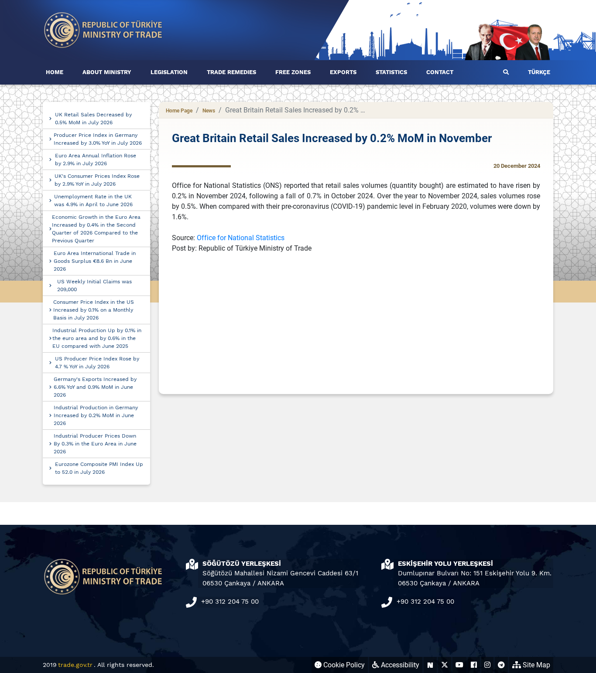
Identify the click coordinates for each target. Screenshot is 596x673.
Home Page (179, 111)
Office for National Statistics (240, 238)
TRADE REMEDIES (231, 72)
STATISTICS (391, 72)
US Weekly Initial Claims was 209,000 (94, 285)
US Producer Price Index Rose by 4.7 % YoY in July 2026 (97, 363)
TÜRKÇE (539, 72)
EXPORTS (343, 72)
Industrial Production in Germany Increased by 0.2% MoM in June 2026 (96, 415)
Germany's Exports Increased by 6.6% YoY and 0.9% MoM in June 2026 (95, 387)
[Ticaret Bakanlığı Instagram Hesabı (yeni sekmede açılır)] (487, 665)
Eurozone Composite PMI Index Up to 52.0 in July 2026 (99, 468)
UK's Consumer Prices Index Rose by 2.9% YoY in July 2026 (97, 180)
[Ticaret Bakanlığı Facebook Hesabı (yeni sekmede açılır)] (474, 665)
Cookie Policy (343, 665)
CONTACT (439, 72)
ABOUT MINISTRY (106, 72)
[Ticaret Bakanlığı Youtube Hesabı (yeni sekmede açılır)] (459, 665)
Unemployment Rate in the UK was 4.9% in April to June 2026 (93, 200)
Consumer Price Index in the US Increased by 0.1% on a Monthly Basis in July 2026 (93, 310)
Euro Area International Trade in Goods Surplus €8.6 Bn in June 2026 (95, 261)
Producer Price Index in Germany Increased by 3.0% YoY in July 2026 (98, 139)
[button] (505, 72)
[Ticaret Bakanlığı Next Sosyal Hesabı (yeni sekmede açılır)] (430, 665)
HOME (54, 72)
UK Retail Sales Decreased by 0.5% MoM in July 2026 (93, 119)
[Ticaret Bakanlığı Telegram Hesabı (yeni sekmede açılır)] (501, 665)
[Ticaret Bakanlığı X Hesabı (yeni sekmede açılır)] (444, 665)
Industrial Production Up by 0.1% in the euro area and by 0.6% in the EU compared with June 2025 (96, 338)
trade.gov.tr (75, 664)
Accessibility (399, 665)
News (208, 111)
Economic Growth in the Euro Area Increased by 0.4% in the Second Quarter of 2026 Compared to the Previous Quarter (96, 229)
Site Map (535, 665)
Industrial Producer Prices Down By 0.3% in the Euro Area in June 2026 (95, 444)
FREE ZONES (293, 72)
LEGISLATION (169, 72)
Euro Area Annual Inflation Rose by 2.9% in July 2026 (95, 160)
